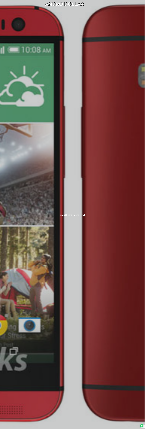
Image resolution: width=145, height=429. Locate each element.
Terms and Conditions (93, 1)
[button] (141, 425)
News (90, 7)
